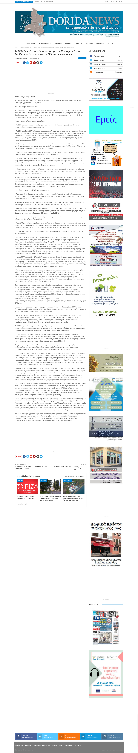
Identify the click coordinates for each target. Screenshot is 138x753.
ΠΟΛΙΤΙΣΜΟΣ (100, 43)
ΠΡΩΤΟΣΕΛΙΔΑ (50, 2)
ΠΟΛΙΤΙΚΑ (68, 43)
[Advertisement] (50, 79)
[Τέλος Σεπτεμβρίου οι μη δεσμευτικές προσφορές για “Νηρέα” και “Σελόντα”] (73, 486)
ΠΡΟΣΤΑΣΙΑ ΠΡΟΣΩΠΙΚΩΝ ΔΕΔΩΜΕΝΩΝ (37, 746)
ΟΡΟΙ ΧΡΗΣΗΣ (19, 746)
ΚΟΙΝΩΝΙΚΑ (57, 43)
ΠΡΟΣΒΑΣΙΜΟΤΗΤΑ (57, 746)
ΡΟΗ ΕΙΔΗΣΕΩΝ (30, 43)
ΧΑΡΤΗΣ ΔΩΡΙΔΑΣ (40, 2)
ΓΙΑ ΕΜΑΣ (78, 746)
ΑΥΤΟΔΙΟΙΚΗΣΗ (44, 43)
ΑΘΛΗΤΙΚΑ (89, 43)
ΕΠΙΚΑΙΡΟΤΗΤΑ (67, 480)
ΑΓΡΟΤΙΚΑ (79, 43)
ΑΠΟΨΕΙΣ (110, 43)
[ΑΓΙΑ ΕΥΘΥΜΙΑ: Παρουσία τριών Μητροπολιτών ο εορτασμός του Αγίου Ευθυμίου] (50, 486)
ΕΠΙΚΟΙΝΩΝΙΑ (69, 746)
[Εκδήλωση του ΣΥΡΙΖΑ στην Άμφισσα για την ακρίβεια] (27, 486)
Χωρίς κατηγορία (82, 57)
